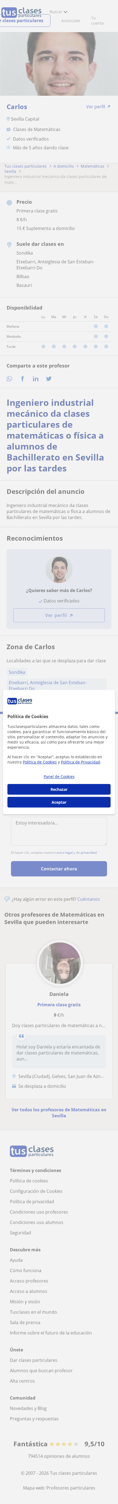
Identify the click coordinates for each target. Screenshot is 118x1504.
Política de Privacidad (80, 762)
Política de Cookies (40, 762)
